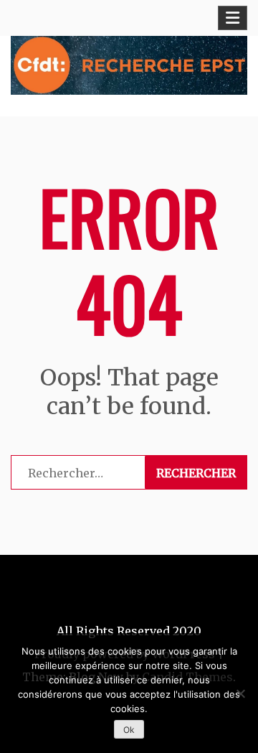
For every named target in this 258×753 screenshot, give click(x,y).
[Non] (240, 693)
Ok (129, 729)
